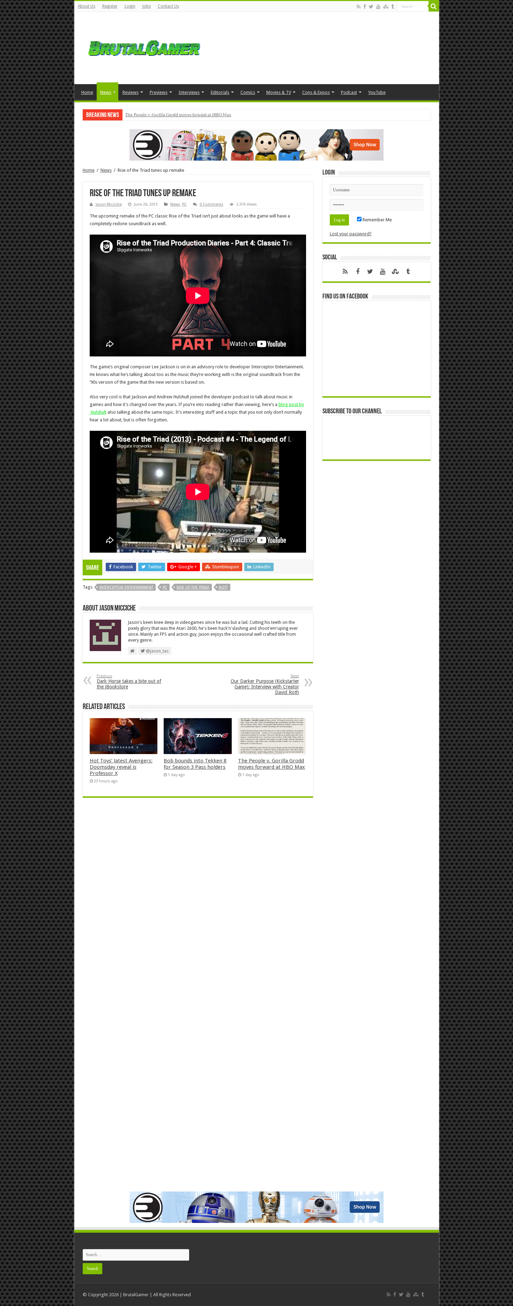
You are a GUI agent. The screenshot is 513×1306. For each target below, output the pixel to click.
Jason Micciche (109, 204)
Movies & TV (278, 92)
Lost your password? (351, 233)
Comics (247, 92)
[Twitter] (371, 6)
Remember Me (377, 219)
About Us (86, 6)
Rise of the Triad (193, 587)
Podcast (349, 92)
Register (110, 6)
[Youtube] (378, 6)
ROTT (223, 587)
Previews (159, 92)
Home (87, 92)
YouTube (377, 92)
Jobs (146, 6)
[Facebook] (365, 6)
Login (130, 6)
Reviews (130, 92)
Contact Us (168, 6)
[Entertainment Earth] (256, 144)
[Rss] (358, 6)
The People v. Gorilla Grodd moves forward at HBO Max (178, 114)
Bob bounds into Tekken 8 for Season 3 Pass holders (195, 764)
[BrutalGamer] (144, 46)
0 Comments (211, 204)
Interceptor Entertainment (126, 587)
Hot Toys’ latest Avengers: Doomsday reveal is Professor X (121, 767)
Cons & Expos (316, 92)
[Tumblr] (393, 6)
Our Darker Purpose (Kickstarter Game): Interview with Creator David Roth (265, 684)
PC (184, 204)
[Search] (434, 6)
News (105, 92)
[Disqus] (198, 904)
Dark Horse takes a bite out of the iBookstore (129, 681)
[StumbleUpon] (385, 6)
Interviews (189, 92)
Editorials (220, 92)
